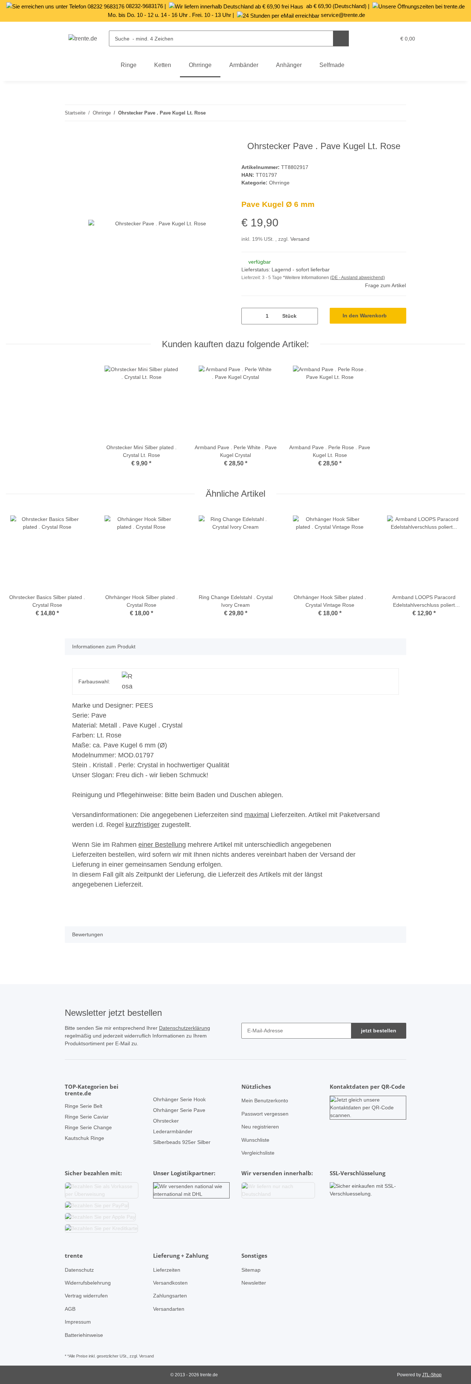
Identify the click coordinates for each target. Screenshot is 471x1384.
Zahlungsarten (170, 1296)
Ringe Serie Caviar (87, 1117)
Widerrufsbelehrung (88, 1283)
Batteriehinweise (84, 1335)
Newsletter (253, 1283)
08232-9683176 (144, 6)
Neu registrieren (260, 1127)
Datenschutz (79, 1270)
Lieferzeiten (166, 1270)
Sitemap (251, 1270)
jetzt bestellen (378, 1030)
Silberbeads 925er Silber (181, 1142)
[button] (374, 38)
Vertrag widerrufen (86, 1296)
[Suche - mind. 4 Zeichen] (341, 38)
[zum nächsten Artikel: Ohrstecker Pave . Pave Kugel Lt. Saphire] (398, 113)
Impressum (78, 1322)
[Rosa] (127, 681)
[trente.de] (82, 39)
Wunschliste (255, 1140)
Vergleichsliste (258, 1153)
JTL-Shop (432, 1374)
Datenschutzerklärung (184, 1028)
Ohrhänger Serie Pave (179, 1110)
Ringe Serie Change (88, 1127)
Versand (299, 239)
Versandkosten (170, 1283)
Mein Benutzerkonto (264, 1100)
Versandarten (168, 1309)
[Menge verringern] (250, 316)
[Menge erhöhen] (310, 316)
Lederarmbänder (172, 1131)
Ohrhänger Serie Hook (179, 1099)
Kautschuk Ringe (84, 1138)
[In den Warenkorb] (71, 137)
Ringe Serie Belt (83, 1106)
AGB (70, 1309)
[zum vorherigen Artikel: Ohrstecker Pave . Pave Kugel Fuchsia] (382, 113)
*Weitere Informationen (306, 277)
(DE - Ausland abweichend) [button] (357, 277)
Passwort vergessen (264, 1114)
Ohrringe (279, 183)
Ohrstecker (166, 1121)
